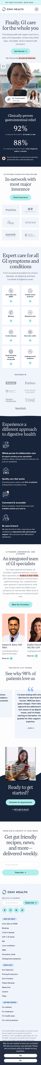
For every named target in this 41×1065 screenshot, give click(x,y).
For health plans (8, 1016)
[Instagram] (10, 910)
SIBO (4, 950)
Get (19, 51)
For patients (7, 1007)
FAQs (4, 996)
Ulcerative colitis (8, 954)
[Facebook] (4, 910)
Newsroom (6, 987)
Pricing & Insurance (10, 974)
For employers (7, 1011)
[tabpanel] (20, 222)
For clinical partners (10, 1020)
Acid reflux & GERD (10, 924)
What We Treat (9, 919)
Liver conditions (8, 946)
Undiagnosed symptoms (11, 959)
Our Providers (7, 978)
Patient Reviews (8, 983)
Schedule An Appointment (20, 802)
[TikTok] (22, 910)
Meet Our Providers (20, 605)
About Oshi (8, 965)
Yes (20, 1056)
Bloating (5, 928)
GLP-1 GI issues (8, 937)
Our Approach (7, 970)
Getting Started (10, 1002)
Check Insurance (20, 197)
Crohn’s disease (8, 932)
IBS (3, 941)
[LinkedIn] (16, 910)
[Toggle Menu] (36, 9)
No (20, 1061)
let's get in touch (21, 809)
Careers (5, 992)
